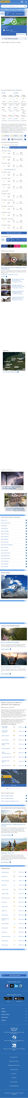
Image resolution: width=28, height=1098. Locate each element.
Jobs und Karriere (14, 1057)
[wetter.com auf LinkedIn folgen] (16, 986)
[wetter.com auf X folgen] (12, 986)
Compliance (14, 1077)
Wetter (3, 1008)
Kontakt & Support (14, 1069)
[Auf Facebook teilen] (4, 246)
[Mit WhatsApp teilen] (23, 246)
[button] (14, 232)
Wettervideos (4, 1017)
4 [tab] (14, 788)
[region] (14, 169)
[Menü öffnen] (25, 1)
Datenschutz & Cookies (14, 1061)
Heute (2, 13)
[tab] (5, 147)
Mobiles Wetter (5, 1014)
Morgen (7, 13)
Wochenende (19, 13)
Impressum (14, 1073)
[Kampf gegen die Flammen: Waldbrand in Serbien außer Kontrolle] (14, 259)
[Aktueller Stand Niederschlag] (14, 361)
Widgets (3, 1011)
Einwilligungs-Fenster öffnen (14, 1065)
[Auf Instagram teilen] (17, 246)
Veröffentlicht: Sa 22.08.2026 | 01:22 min (9, 274)
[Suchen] (25, 6)
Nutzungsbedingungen (14, 1085)
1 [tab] (7, 788)
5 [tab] (16, 788)
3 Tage (12, 13)
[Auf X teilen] (11, 246)
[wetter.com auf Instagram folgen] (21, 986)
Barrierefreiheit (14, 1081)
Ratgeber (3, 1020)
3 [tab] (12, 788)
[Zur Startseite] (6, 1)
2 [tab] (9, 788)
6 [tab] (18, 788)
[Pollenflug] (22, 2)
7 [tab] (21, 788)
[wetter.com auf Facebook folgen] (7, 986)
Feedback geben (13, 31)
